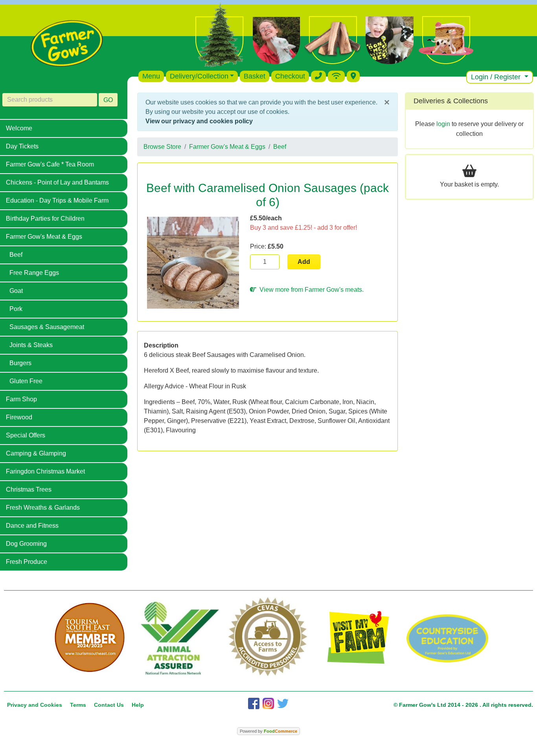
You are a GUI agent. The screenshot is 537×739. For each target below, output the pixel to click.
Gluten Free (25, 381)
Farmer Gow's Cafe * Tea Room (50, 164)
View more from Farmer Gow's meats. (310, 289)
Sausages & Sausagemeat (46, 327)
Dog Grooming (26, 543)
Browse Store (162, 146)
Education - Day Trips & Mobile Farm (57, 200)
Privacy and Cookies (34, 705)
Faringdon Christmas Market (45, 471)
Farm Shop (21, 399)
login (443, 124)
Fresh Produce (26, 561)
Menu (151, 76)
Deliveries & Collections (451, 101)
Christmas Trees (28, 489)
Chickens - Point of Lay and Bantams (57, 182)
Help (138, 705)
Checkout (290, 76)
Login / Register (496, 77)
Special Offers (25, 435)
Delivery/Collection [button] (199, 76)
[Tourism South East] (90, 637)
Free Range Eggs (34, 272)
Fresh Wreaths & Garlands (43, 507)
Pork (15, 308)
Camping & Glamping (36, 453)
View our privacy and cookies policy (199, 121)
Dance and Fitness (32, 525)
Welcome (19, 128)
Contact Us (109, 705)
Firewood (19, 417)
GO (108, 100)
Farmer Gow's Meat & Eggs (44, 236)
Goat (16, 290)
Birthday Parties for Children (45, 218)
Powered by (268, 731)
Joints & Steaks (31, 345)
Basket (254, 76)
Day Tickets (22, 146)
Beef (15, 254)
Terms (78, 705)
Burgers (20, 363)
